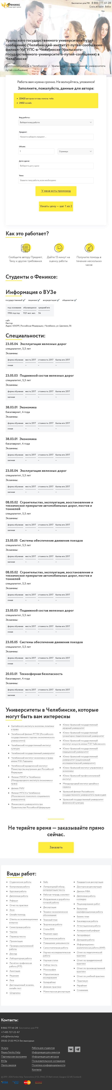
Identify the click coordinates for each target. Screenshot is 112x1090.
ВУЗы (4, 1061)
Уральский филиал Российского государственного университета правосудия (84, 793)
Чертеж (13, 932)
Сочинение (82, 990)
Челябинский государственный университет (33, 753)
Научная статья (50, 960)
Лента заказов (8, 1065)
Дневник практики (52, 987)
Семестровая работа (20, 927)
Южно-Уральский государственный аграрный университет (80, 726)
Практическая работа (54, 938)
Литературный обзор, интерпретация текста (54, 888)
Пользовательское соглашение (48, 1061)
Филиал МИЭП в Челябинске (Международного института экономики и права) (32, 780)
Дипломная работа (19, 896)
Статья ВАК (48, 929)
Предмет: (23, 132)
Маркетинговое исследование (51, 976)
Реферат (14, 900)
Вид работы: (24, 117)
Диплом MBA (83, 891)
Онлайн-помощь (17, 914)
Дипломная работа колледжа (86, 898)
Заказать (56, 847)
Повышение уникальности (56, 943)
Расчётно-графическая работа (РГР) (20, 965)
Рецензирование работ (88, 904)
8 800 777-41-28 (101, 3)
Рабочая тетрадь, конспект (56, 894)
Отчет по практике (19, 905)
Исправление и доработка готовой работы (56, 901)
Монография (49, 969)
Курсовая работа (18, 891)
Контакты (36, 1069)
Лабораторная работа (21, 958)
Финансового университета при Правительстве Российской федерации (30, 806)
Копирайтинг (49, 982)
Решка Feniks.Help (10, 1052)
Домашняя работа (85, 939)
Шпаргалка (15, 993)
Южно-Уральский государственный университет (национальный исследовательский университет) (80, 760)
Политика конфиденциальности (48, 1065)
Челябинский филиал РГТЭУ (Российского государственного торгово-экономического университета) (33, 737)
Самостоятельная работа (55, 947)
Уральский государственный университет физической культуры (83, 801)
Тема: (21, 175)
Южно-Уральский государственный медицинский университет (80, 750)
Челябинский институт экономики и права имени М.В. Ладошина (32, 759)
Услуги (4, 1048)
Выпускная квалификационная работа (90, 910)
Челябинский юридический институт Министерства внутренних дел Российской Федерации (32, 769)
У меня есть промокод (56, 191)
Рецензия (14, 975)
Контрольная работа (20, 886)
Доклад (13, 953)
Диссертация (49, 907)
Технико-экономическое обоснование (55, 913)
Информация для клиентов (46, 1052)
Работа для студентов (43, 1048)
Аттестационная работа (88, 925)
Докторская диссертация (89, 886)
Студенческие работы (20, 882)
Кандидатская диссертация (90, 882)
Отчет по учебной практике (90, 976)
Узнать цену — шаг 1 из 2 (56, 206)
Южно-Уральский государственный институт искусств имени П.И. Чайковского (84, 742)
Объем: (22, 146)
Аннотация (15, 971)
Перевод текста (18, 936)
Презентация (16, 941)
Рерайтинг (82, 985)
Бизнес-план (83, 916)
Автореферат (83, 935)
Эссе (12, 910)
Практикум (82, 981)
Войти (108, 6)
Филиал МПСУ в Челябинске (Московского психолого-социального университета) (30, 796)
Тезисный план (50, 919)
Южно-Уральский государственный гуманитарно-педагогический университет (83, 734)
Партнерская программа (14, 1056)
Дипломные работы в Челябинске (26, 66)
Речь (12, 980)
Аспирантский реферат (88, 930)
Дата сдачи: (24, 161)
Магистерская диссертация (56, 991)
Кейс (45, 882)
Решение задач (50, 933)
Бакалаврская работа (87, 921)
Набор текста (50, 965)
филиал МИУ (17, 788)
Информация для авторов (45, 1056)
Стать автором (96, 6)
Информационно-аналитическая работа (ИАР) (91, 946)
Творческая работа (52, 924)
